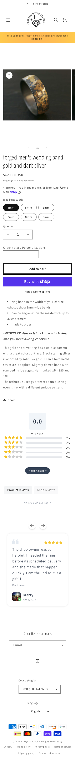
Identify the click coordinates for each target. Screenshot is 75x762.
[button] (8, 20)
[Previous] (32, 525)
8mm (28, 217)
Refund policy (23, 746)
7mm (11, 217)
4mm (11, 207)
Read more (18, 585)
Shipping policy (26, 753)
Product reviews (18, 490)
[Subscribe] (61, 645)
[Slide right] (46, 148)
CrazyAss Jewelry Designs (35, 741)
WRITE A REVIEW (37, 470)
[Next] (43, 525)
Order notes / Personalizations (24, 248)
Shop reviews (46, 490)
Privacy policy (42, 746)
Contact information (50, 753)
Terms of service (62, 746)
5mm (28, 207)
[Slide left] (28, 148)
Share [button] (12, 400)
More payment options (37, 291)
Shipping (7, 180)
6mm (46, 207)
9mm (46, 217)
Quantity (8, 226)
